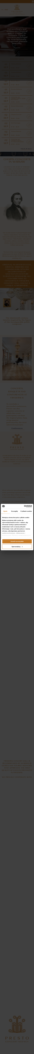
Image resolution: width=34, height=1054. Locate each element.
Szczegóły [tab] (14, 511)
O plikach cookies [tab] (26, 511)
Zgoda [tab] (5, 511)
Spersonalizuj (16, 546)
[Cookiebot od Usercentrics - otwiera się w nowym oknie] (24, 506)
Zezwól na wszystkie (17, 541)
